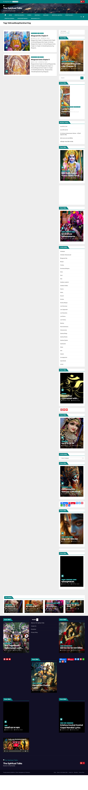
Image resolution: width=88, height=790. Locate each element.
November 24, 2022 (38, 690)
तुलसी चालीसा (37, 688)
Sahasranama (68, 231)
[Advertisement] (71, 195)
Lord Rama (62, 316)
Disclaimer (33, 629)
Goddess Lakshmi (64, 282)
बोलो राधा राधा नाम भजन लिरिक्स (66, 138)
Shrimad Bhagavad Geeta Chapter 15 (70, 63)
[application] (16, 745)
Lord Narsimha (63, 313)
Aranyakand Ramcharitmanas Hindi (70, 111)
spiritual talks (46, 38)
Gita (38, 33)
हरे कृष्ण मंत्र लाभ (66, 648)
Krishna (41, 33)
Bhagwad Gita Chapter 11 (39, 36)
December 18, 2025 (72, 608)
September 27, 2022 (67, 66)
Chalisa (62, 265)
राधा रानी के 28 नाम (64, 129)
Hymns (29, 15)
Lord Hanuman (63, 306)
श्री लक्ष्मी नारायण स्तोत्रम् (70, 491)
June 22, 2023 (66, 238)
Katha (61, 292)
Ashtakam (62, 251)
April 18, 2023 (66, 493)
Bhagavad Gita (35, 18)
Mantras (37, 15)
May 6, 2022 (35, 62)
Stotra (61, 347)
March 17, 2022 (9, 729)
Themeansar (27, 772)
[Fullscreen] (27, 751)
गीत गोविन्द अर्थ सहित (67, 727)
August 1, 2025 (66, 445)
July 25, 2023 (9, 650)
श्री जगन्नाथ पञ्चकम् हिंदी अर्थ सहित (15, 646)
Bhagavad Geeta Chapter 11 (40, 59)
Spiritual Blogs (19, 15)
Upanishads (63, 360)
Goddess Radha (64, 285)
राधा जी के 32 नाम (63, 126)
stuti (61, 350)
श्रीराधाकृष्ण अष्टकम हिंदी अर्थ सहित (71, 580)
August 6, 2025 (65, 650)
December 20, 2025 (52, 608)
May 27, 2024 (66, 177)
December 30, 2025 (31, 608)
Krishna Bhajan (64, 302)
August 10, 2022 (36, 38)
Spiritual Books (9, 18)
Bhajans (46, 15)
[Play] (5, 751)
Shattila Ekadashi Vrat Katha (15, 726)
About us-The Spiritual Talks (37, 622)
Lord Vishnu (63, 319)
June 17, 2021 (66, 113)
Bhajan (62, 261)
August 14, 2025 (66, 541)
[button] (81, 16)
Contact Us (33, 626)
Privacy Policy (34, 632)
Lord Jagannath (64, 309)
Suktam (62, 354)
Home (10, 15)
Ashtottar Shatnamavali (65, 254)
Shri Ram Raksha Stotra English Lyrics (71, 174)
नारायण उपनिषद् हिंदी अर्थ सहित (69, 397)
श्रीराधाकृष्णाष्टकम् (67, 443)
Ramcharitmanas (23, 18)
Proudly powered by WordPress (9, 772)
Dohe (61, 271)
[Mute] (25, 751)
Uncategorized (63, 357)
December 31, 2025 (11, 608)
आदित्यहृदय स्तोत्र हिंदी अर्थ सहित (66, 141)
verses (61, 364)
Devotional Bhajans (65, 268)
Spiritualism (69, 15)
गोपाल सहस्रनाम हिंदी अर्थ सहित (70, 235)
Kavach (62, 295)
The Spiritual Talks (12, 8)
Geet (61, 275)
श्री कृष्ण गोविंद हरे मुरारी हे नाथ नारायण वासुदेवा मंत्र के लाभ (70, 539)
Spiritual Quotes (57, 15)
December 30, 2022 (67, 400)
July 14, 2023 (64, 729)
